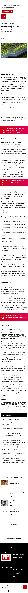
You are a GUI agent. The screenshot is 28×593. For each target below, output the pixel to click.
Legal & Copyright (5, 589)
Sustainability (18, 538)
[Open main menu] (25, 17)
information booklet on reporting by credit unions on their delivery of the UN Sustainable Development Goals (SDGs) (13, 336)
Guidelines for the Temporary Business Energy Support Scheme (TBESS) (13, 403)
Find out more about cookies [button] (9, 7)
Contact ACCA (4, 585)
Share (3, 38)
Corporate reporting (11, 538)
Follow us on (4, 591)
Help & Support (4, 587)
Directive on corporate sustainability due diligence (11, 288)
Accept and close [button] (7, 11)
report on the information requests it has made (13, 204)
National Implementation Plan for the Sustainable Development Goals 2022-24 (13, 79)
